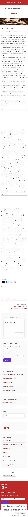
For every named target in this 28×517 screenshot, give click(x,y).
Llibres (5, 452)
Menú (15, 13)
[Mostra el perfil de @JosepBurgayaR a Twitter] (8, 428)
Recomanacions (8, 461)
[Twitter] (6, 487)
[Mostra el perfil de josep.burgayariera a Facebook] (4, 428)
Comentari (19, 334)
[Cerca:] (14, 415)
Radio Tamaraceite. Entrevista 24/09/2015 (19, 306)
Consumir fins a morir (9, 374)
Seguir (7, 360)
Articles (24, 31)
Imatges (5, 448)
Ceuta (5, 382)
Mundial (5, 390)
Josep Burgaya (14, 8)
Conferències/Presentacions (11, 444)
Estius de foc (7, 386)
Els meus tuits (7, 402)
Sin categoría (7, 465)
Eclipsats (6, 378)
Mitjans (5, 456)
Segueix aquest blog (10, 344)
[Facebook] (2, 487)
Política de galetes (15, 510)
